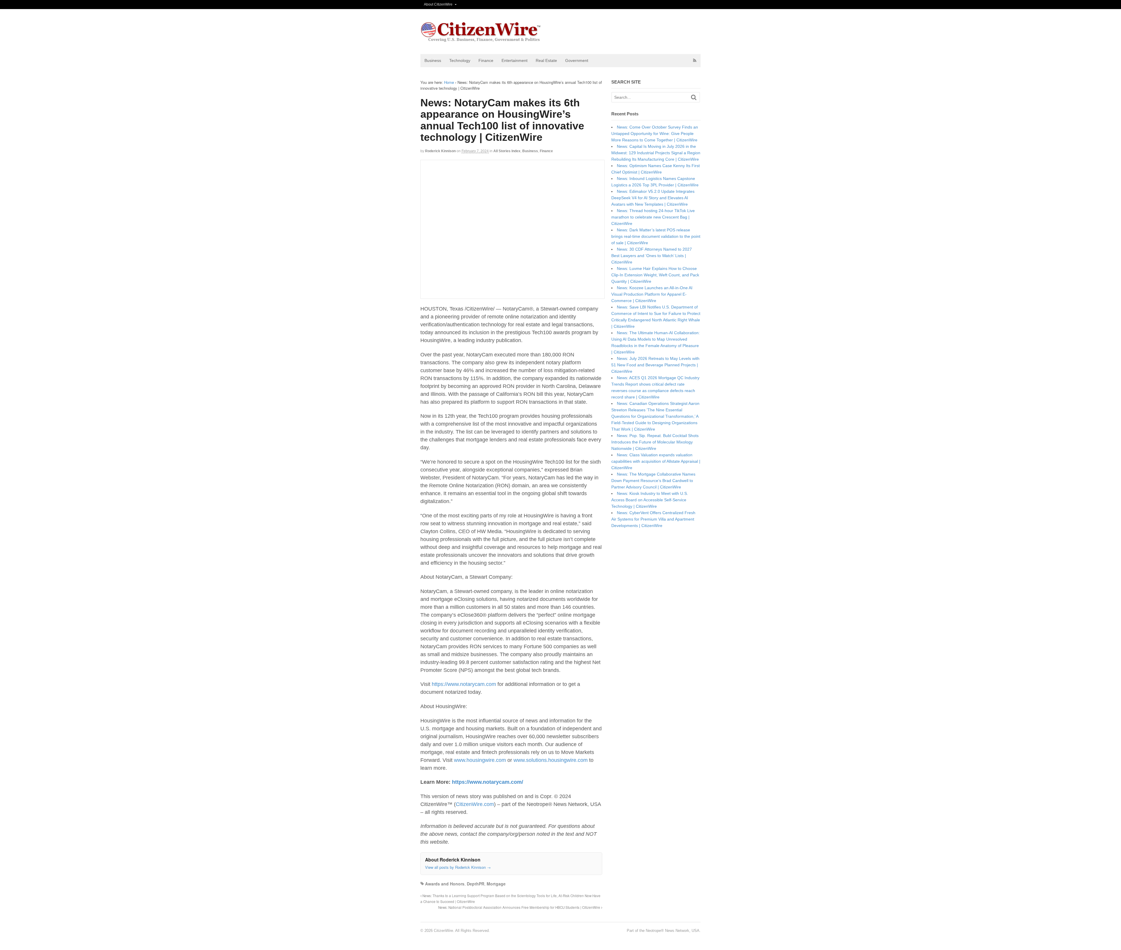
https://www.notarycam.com (464, 684)
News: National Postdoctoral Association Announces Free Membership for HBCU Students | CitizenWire (519, 907)
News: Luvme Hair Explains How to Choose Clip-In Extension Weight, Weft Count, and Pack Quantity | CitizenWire (655, 275)
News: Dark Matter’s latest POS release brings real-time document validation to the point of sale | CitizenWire (655, 236)
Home (449, 82)
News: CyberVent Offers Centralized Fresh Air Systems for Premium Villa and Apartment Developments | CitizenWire (653, 519)
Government (576, 60)
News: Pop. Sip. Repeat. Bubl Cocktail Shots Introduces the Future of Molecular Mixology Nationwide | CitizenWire (655, 442)
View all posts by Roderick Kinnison (458, 867)
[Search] (694, 97)
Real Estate (546, 60)
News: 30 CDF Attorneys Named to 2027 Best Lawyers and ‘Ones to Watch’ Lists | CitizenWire (651, 255)
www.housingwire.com (480, 760)
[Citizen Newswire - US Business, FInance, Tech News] (481, 39)
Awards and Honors (444, 884)
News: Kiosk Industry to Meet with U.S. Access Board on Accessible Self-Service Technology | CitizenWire (649, 500)
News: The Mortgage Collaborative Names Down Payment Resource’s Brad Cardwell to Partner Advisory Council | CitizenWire (653, 480)
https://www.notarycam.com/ (487, 782)
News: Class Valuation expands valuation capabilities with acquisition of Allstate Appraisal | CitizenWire (655, 461)
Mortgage (496, 884)
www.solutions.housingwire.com (550, 760)
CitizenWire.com (475, 804)
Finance (485, 60)
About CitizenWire (438, 4)
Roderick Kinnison (440, 151)
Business (432, 60)
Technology (459, 60)
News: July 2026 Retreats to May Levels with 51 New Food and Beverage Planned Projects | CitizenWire (655, 365)
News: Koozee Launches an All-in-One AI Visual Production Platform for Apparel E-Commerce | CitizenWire (651, 294)
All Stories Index (507, 151)
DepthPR (475, 884)
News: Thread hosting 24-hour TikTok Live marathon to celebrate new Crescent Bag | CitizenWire (653, 217)
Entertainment (515, 60)
